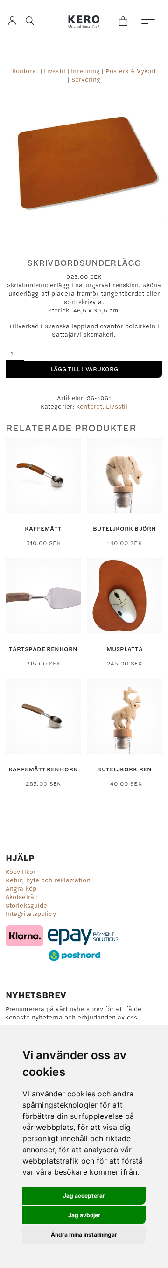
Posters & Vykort (130, 71)
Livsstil (54, 71)
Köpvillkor (20, 871)
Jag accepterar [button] (84, 1195)
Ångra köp (21, 888)
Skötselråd (22, 897)
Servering (85, 79)
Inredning (85, 71)
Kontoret (25, 71)
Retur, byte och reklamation (48, 880)
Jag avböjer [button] (84, 1215)
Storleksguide (26, 905)
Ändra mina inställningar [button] (84, 1234)
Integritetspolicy (31, 913)
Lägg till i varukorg (84, 369)
